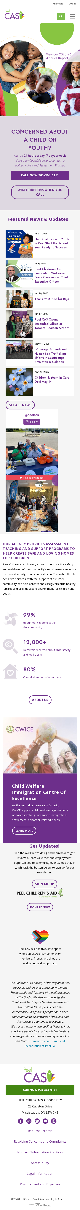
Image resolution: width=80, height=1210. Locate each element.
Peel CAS (15, 14)
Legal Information (40, 1173)
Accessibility (40, 1163)
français (58, 3)
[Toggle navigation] (72, 16)
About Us (40, 700)
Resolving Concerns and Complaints (40, 1141)
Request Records (40, 1131)
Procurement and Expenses (40, 1184)
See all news (20, 405)
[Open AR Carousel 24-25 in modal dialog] (40, 69)
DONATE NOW (40, 907)
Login (72, 3)
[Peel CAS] (40, 1075)
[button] (6, 69)
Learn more (24, 831)
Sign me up (44, 884)
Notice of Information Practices (40, 1152)
